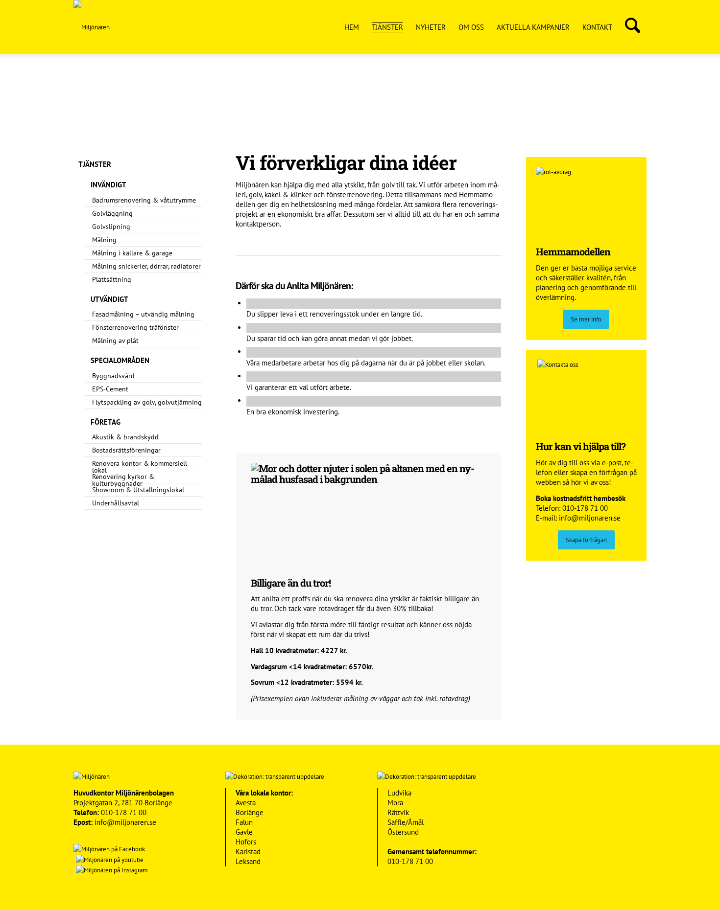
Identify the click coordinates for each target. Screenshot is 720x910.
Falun (244, 822)
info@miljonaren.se (590, 518)
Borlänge (250, 812)
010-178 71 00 (585, 508)
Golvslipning (111, 226)
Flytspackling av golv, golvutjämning (147, 402)
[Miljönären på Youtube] (108, 860)
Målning (104, 239)
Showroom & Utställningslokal (138, 489)
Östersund (403, 832)
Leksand (248, 861)
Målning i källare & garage (132, 253)
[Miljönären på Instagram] (110, 870)
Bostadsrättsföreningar (126, 450)
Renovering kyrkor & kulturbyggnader (123, 480)
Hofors (246, 841)
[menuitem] (351, 27)
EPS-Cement (110, 389)
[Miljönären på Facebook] (109, 849)
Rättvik (398, 812)
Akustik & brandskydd (125, 436)
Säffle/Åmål (405, 822)
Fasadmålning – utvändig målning (143, 314)
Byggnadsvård (113, 375)
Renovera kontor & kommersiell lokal (139, 467)
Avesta (246, 802)
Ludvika (399, 792)
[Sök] (633, 27)
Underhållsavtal (115, 503)
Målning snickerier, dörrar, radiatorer (146, 266)
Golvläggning (112, 213)
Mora (395, 802)
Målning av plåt (115, 340)
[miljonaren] (91, 27)
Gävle (244, 832)
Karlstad (248, 851)
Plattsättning (111, 279)
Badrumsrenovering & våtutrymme (144, 200)
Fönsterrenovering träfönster (135, 327)
